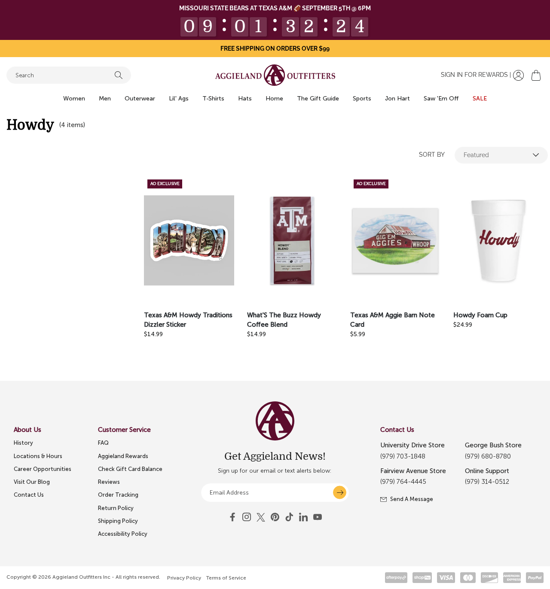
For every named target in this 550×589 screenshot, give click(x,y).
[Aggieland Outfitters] (275, 75)
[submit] (339, 492)
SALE (480, 98)
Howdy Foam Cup (480, 315)
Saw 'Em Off (441, 98)
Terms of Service (226, 578)
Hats (245, 98)
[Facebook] (232, 517)
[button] (536, 75)
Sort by (432, 154)
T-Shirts (213, 98)
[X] (261, 517)
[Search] (118, 75)
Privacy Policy (184, 578)
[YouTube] (275, 517)
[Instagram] (246, 517)
